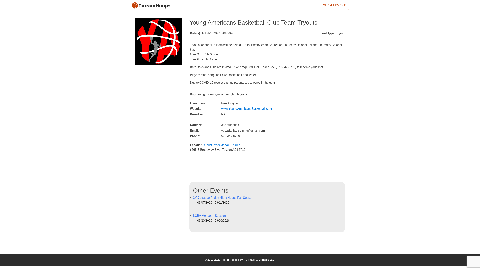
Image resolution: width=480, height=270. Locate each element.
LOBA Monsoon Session (209, 215)
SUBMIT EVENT (334, 5)
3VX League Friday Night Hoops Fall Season (223, 197)
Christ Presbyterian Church (222, 145)
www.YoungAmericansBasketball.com (246, 108)
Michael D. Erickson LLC (259, 259)
